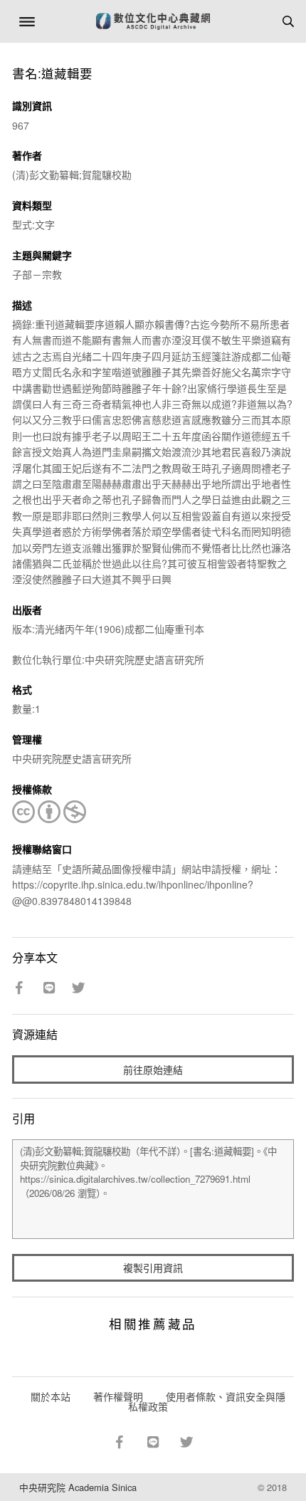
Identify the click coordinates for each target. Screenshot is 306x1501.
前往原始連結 (153, 1069)
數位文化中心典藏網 (153, 21)
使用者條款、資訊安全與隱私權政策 (206, 1401)
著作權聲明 (118, 1396)
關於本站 (50, 1396)
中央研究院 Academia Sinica (78, 1487)
